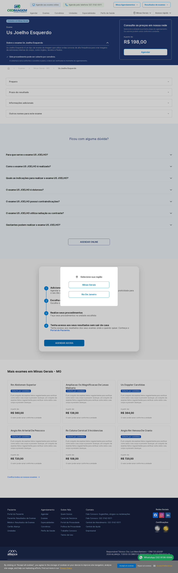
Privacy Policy (66, 568)
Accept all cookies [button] (126, 566)
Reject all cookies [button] (144, 566)
